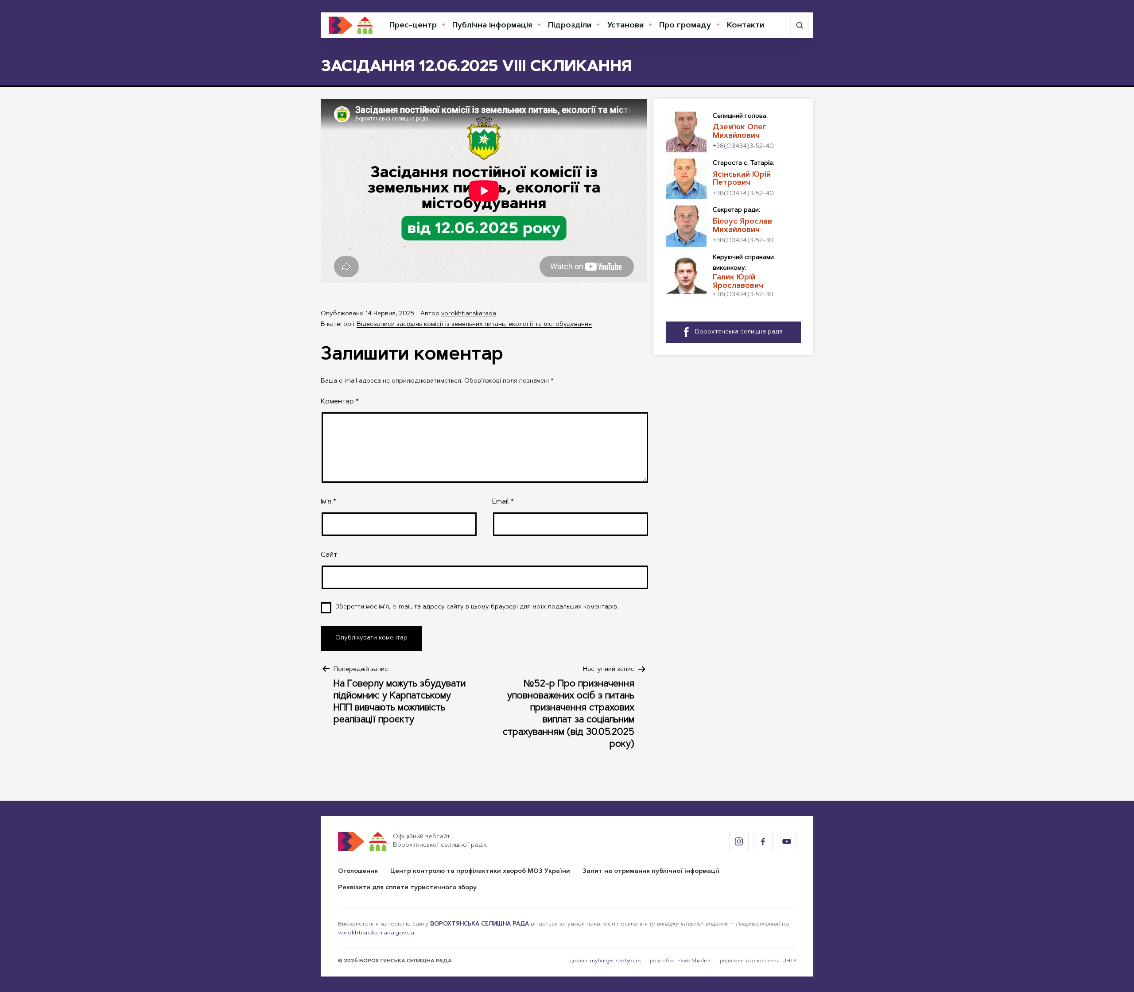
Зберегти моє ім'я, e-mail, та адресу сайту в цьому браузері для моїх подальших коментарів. (477, 607)
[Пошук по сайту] (799, 25)
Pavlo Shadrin (694, 961)
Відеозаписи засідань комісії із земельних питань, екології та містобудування (474, 325)
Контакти (745, 26)
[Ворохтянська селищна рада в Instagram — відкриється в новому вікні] (739, 841)
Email (503, 501)
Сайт (329, 554)
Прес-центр (413, 26)
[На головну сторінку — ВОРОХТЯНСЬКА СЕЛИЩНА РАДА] (351, 25)
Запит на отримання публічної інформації (651, 871)
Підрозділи (569, 26)
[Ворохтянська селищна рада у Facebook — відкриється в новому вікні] (763, 841)
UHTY (789, 961)
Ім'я (328, 501)
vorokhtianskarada (468, 314)
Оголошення (358, 871)
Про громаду (685, 26)
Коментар (340, 401)
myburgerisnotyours (615, 961)
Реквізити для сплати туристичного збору (407, 888)
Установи (625, 26)
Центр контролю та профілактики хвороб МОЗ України (480, 871)
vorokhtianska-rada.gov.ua (376, 933)
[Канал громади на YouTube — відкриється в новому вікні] (786, 841)
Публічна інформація (492, 26)
